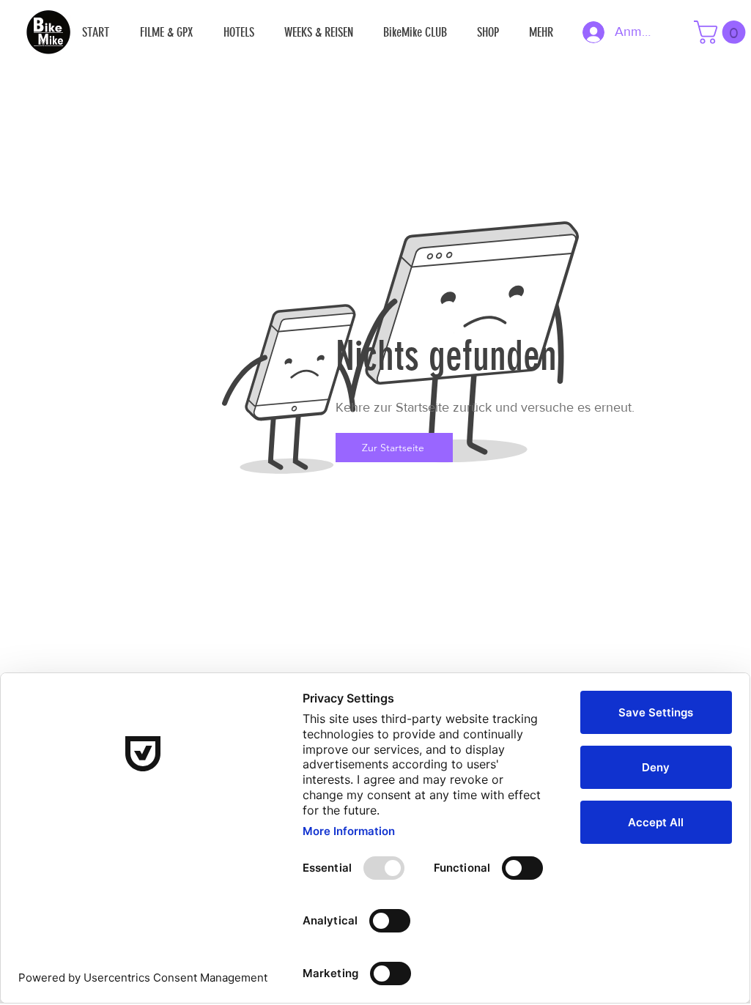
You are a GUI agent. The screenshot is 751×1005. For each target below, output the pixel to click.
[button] (722, 32)
